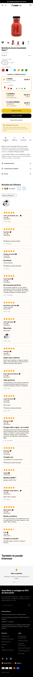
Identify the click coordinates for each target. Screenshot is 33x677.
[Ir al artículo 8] (28, 42)
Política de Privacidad (24, 648)
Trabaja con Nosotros (7, 650)
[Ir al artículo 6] (18, 42)
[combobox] (11, 85)
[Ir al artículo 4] (8, 42)
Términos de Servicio (24, 650)
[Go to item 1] (6, 203)
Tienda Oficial (5, 636)
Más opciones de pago (16, 120)
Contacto (4, 644)
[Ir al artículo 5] (13, 42)
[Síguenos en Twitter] (7, 659)
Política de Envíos (23, 640)
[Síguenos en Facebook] (3, 659)
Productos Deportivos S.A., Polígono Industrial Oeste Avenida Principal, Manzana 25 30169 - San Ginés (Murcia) (16, 626)
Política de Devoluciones (21, 644)
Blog (3, 647)
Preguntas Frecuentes (8, 639)
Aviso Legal (21, 653)
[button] (16, 79)
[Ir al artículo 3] (2, 42)
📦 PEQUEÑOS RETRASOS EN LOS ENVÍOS (16, 1)
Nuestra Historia (6, 641)
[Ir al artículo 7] (23, 42)
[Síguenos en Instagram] (11, 659)
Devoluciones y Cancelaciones (22, 637)
